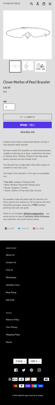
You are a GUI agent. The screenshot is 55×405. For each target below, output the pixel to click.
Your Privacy (11, 327)
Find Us (9, 270)
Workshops (11, 277)
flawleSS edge (11, 3)
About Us (10, 255)
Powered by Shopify (36, 395)
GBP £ (34, 361)
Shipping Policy (13, 334)
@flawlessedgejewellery (34, 213)
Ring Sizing (11, 292)
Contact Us (11, 262)
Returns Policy (12, 319)
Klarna (9, 342)
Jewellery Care (13, 285)
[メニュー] (50, 3)
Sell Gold (10, 300)
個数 (5, 102)
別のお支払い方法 (28, 132)
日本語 (19, 361)
